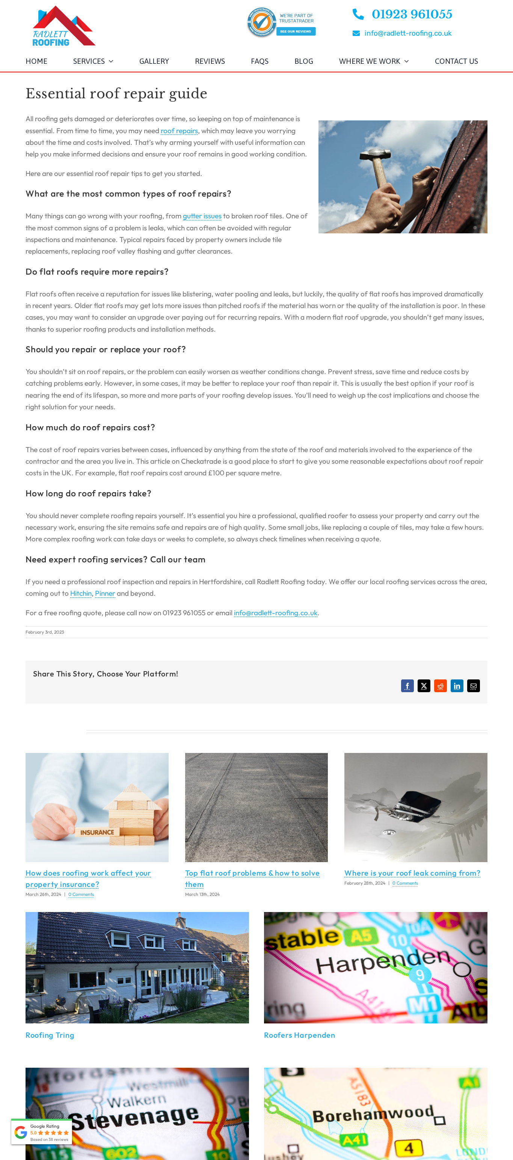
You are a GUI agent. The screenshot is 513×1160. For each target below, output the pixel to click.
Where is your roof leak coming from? (412, 873)
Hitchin (81, 593)
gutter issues (202, 215)
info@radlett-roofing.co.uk (275, 612)
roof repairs (179, 130)
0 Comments (81, 894)
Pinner (105, 593)
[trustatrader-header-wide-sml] (281, 9)
